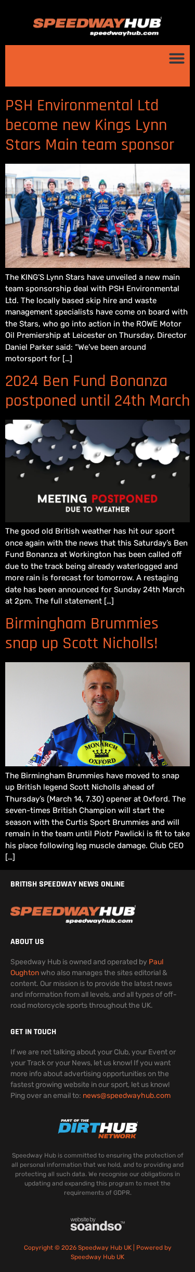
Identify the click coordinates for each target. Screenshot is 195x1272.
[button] (176, 58)
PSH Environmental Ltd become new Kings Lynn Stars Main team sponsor (89, 125)
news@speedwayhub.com (127, 1095)
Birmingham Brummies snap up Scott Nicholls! (82, 633)
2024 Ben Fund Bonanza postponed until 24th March (97, 390)
